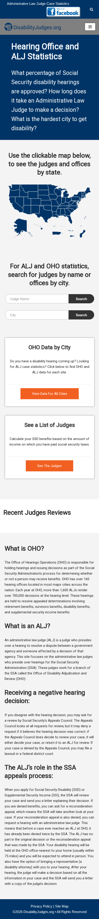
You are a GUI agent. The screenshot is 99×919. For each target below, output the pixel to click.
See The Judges (49, 466)
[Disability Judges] (32, 27)
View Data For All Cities (49, 394)
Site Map (61, 906)
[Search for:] (37, 298)
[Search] (91, 9)
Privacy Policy (41, 906)
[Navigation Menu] (90, 27)
